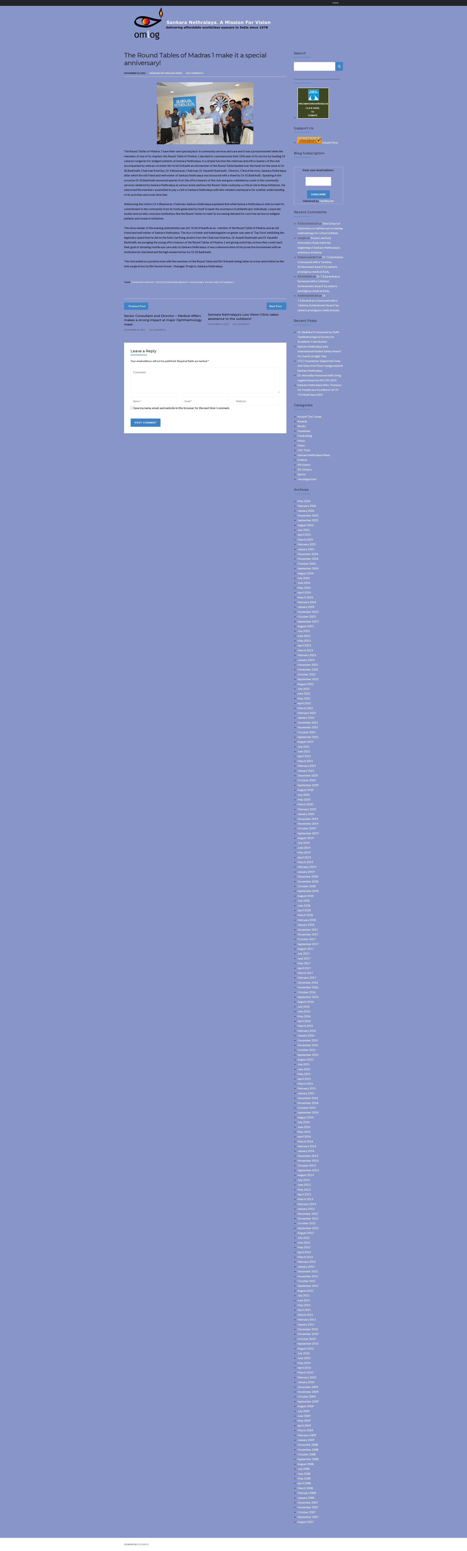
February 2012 (307, 1261)
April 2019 (304, 857)
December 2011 (308, 1271)
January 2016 (306, 1035)
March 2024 (305, 597)
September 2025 (308, 520)
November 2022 (308, 669)
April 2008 (304, 1483)
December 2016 (308, 982)
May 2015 (304, 1074)
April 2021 (304, 756)
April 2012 (304, 1252)
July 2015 (304, 1064)
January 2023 (306, 660)
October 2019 (307, 828)
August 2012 (306, 1232)
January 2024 (306, 606)
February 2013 (307, 1204)
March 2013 (305, 1199)
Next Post (275, 306)
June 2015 (304, 1069)
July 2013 (304, 1180)
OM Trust (304, 450)
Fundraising (305, 435)
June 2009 (304, 1415)
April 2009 (304, 1425)
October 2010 (307, 1338)
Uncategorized (307, 479)
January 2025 (306, 549)
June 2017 (304, 958)
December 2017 (308, 929)
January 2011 (306, 1324)
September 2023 (308, 621)
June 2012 (304, 1242)
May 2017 (304, 963)
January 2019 (306, 871)
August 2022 (306, 684)
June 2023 (304, 635)
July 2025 (304, 529)
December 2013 (308, 1155)
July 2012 (304, 1237)
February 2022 (307, 712)
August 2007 (306, 1521)
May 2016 (304, 1016)
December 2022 (308, 664)
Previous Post (137, 306)
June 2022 (304, 693)
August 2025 (306, 525)
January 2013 (306, 1208)
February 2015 (307, 1088)
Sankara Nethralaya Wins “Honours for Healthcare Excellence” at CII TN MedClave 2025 (320, 389)
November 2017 (308, 934)
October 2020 (307, 780)
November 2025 (308, 515)
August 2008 (306, 1464)
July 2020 (304, 794)
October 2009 (307, 1396)
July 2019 (304, 842)
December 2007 (308, 1502)
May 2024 (304, 587)
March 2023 (305, 650)
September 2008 (308, 1459)
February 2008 (307, 1492)
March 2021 (305, 761)
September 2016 (308, 997)
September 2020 (308, 785)
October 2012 (307, 1223)
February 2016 (307, 1030)
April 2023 (304, 645)
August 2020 (306, 789)
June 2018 (304, 905)
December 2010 (308, 1329)
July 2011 (304, 1295)
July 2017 (304, 953)
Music (301, 440)
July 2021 (304, 746)
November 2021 (308, 727)
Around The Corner (310, 416)
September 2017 (308, 944)
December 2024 (308, 554)
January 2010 (306, 1382)
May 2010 (304, 1363)
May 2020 (304, 799)
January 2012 (306, 1266)
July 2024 (304, 578)
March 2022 (305, 708)
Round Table (197, 282)
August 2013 (306, 1175)
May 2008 (304, 1478)
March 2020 (305, 804)
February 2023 (307, 655)
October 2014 (307, 1107)
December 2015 (308, 1040)
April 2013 (304, 1194)
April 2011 (304, 1309)
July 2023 (304, 631)
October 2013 (307, 1165)
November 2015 (308, 1045)
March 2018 (305, 915)
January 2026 (306, 510)
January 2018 (306, 924)
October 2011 (307, 1281)
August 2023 (306, 626)
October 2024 (307, 563)
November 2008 (308, 1449)
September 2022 (308, 679)
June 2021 (304, 751)
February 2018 (307, 920)
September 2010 (308, 1343)
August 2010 (306, 1348)
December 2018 (308, 876)
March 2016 (305, 1025)
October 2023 (307, 616)
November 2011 (308, 1276)
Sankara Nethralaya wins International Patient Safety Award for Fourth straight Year (319, 351)
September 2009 (308, 1401)
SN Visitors (305, 469)
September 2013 (308, 1170)
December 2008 (308, 1444)
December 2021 (308, 722)
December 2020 (308, 775)
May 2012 (304, 1247)
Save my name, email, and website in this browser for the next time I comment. (182, 408)
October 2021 (307, 732)
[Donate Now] (313, 117)
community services (143, 282)
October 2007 (307, 1512)
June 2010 (304, 1358)
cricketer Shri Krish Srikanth (172, 282)
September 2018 (308, 891)
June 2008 (304, 1473)
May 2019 (304, 852)
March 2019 (305, 862)
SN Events (304, 464)
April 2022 (304, 703)
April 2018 (304, 910)
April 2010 (304, 1367)
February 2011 (307, 1319)
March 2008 (305, 1488)
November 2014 (308, 1103)
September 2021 (308, 737)
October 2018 (307, 886)
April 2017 (304, 968)
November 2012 (308, 1218)
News (301, 445)
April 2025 (304, 534)
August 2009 (306, 1406)
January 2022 (306, 717)
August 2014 (306, 1117)
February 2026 (307, 505)
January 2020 (306, 814)
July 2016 (304, 1006)
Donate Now (329, 142)
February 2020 (307, 809)
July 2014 (304, 1122)
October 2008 (307, 1454)
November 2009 (308, 1391)
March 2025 (305, 539)
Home (335, 3)
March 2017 (305, 972)
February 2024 (307, 602)
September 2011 (308, 1285)
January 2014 (306, 1151)
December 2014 (308, 1098)
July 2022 (304, 688)
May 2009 (304, 1420)
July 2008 (304, 1468)
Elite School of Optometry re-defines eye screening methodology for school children (320, 228)
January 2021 (306, 770)
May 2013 (304, 1189)
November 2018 (308, 881)
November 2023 (308, 611)
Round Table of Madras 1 (219, 282)
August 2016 (306, 1001)
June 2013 (304, 1184)
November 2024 (308, 558)
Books (302, 426)
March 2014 (305, 1141)
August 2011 (306, 1290)
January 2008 (306, 1497)
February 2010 (307, 1377)
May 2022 (304, 698)
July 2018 (304, 900)
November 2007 (308, 1507)
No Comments (194, 73)
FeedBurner (326, 201)
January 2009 (306, 1440)
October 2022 (307, 674)
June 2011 (304, 1300)
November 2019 (308, 823)
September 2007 (308, 1517)
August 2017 (306, 948)
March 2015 (305, 1083)
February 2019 (307, 866)
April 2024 (304, 592)
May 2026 (304, 501)
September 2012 (308, 1228)
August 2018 (306, 895)
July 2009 (304, 1411)
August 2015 (306, 1059)
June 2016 (304, 1011)
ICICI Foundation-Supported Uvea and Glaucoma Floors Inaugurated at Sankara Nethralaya (320, 365)
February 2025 (307, 544)
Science (302, 459)
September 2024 (308, 568)
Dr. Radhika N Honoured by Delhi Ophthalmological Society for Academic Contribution (318, 336)
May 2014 (304, 1131)
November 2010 (308, 1334)
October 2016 (307, 992)
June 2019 (304, 847)
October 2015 (307, 1049)
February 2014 (307, 1146)
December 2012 (308, 1213)
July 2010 (304, 1353)
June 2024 (304, 582)
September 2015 (308, 1054)
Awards (302, 421)
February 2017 (307, 977)
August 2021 (306, 741)
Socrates (143, 1544)
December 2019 (308, 818)
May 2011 (304, 1305)
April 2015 (304, 1078)
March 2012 (305, 1257)
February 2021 (307, 765)
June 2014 (304, 1127)
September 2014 (308, 1112)
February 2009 (307, 1435)
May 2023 (304, 640)
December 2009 (308, 1387)
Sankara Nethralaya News (165, 73)
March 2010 (305, 1372)
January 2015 (306, 1093)
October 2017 (307, 939)
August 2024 (306, 573)
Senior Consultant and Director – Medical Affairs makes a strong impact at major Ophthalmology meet (163, 320)
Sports (302, 474)
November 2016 (308, 987)
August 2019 (306, 838)
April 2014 (304, 1136)
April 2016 (304, 1021)
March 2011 (305, 1314)
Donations (304, 431)
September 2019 (308, 833)
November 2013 (308, 1160)
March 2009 (305, 1430)
